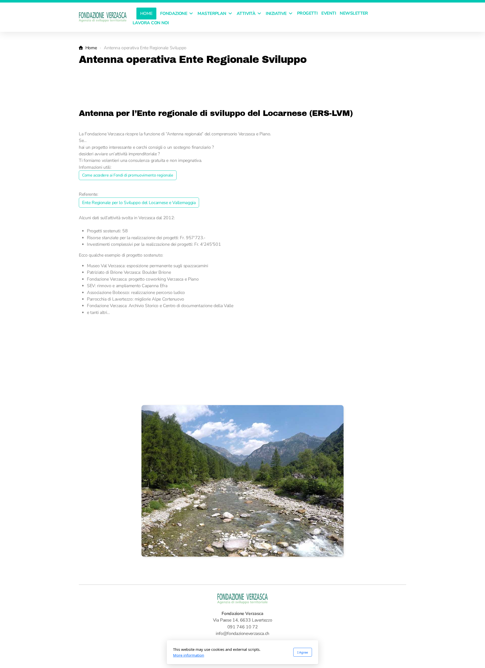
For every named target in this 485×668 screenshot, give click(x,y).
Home (91, 48)
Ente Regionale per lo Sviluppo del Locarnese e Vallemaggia (139, 203)
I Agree (302, 652)
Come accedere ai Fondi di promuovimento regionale (127, 175)
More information (188, 655)
